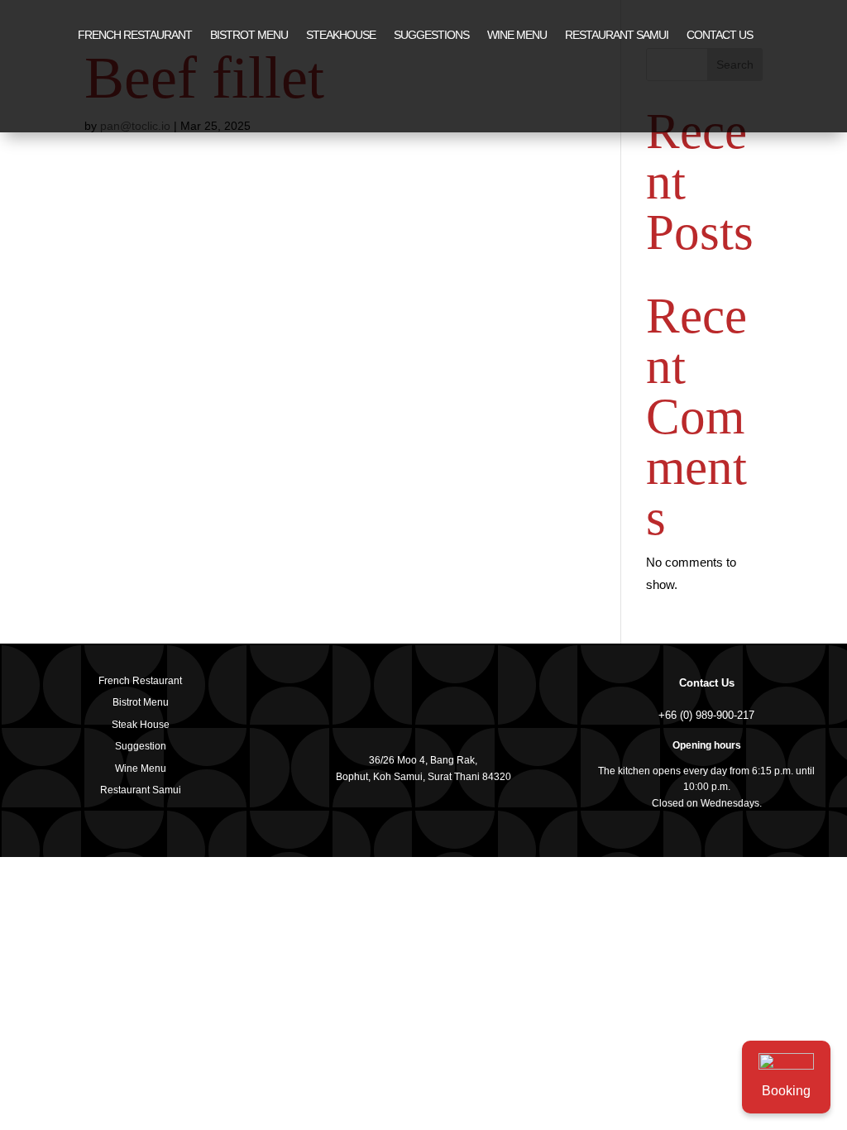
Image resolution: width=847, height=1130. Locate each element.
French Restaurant (135, 34)
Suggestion (140, 746)
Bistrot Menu (249, 34)
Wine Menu (517, 34)
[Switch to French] (415, 101)
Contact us (720, 34)
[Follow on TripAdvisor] (812, 36)
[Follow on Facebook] (743, 36)
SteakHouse (341, 34)
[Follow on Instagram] (777, 36)
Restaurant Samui (616, 34)
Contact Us (707, 683)
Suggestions (431, 34)
